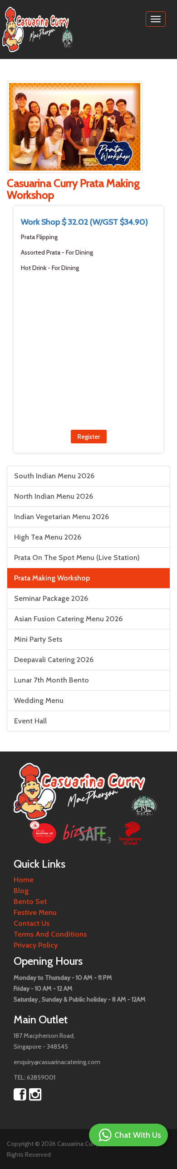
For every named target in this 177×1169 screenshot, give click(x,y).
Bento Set (30, 901)
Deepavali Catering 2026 (53, 659)
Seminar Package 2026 (51, 598)
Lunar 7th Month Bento (51, 680)
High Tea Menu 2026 (47, 537)
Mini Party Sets (38, 639)
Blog (21, 890)
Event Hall (30, 721)
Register (89, 436)
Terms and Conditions (50, 934)
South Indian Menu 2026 (54, 476)
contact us (31, 923)
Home (24, 879)
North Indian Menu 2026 (53, 496)
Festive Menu (35, 912)
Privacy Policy (36, 945)
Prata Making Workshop (52, 578)
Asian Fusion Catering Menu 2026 (68, 618)
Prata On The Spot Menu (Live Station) (77, 557)
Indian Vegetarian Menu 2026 (61, 516)
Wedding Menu (39, 700)
